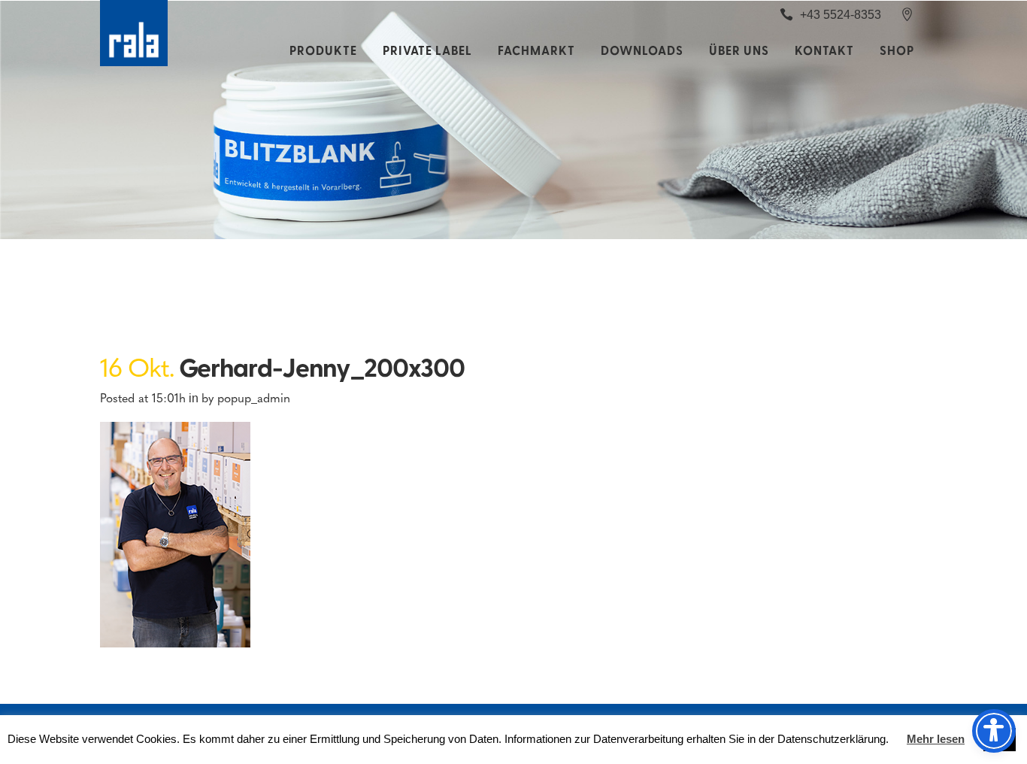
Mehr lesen (936, 738)
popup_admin (253, 397)
